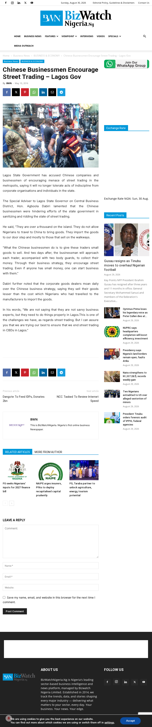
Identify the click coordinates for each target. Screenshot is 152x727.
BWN (9, 83)
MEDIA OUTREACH (23, 45)
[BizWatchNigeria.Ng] (76, 19)
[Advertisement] (50, 344)
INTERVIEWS (86, 36)
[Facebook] (6, 3)
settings (109, 722)
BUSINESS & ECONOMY (47, 55)
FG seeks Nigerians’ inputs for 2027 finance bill (16, 487)
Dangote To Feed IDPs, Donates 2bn (24, 399)
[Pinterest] (25, 92)
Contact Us (143, 2)
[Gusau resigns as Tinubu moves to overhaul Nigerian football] (126, 239)
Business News (21, 55)
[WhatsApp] (34, 92)
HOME (17, 36)
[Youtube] (32, 3)
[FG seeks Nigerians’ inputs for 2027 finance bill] (17, 470)
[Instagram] (12, 3)
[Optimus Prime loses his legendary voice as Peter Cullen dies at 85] (112, 312)
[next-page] (11, 503)
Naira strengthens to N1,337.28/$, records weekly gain (135, 376)
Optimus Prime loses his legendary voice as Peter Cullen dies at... (135, 313)
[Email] (52, 92)
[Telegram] (61, 92)
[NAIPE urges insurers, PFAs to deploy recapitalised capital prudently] (50, 470)
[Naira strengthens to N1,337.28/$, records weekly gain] (112, 376)
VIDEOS (101, 36)
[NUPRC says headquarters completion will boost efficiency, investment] (112, 331)
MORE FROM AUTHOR (48, 452)
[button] (144, 36)
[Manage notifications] (9, 718)
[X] (25, 3)
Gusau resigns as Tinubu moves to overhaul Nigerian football (124, 265)
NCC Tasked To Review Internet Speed (78, 399)
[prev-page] (5, 503)
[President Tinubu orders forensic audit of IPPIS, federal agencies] (112, 417)
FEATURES (50, 36)
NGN (127, 198)
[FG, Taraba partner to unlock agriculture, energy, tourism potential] (84, 470)
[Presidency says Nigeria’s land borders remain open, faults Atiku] (112, 354)
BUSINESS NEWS (32, 36)
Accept (130, 721)
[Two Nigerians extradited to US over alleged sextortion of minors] (112, 394)
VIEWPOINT (68, 36)
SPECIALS (113, 36)
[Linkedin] (19, 3)
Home (6, 55)
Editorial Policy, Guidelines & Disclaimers (113, 2)
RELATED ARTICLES (17, 452)
